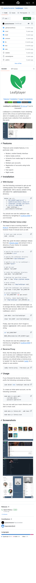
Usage (21, 99)
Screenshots (28, 99)
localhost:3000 (25, 216)
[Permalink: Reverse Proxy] (1, 349)
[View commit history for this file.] (31, 23)
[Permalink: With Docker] (1, 182)
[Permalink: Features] (1, 143)
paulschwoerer (8, 8)
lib (5, 42)
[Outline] (33, 68)
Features (6, 99)
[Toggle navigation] (2, 2)
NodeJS (5, 227)
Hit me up (24, 106)
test (6, 45)
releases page (13, 243)
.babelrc (7, 52)
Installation (14, 99)
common (7, 38)
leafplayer (19, 8)
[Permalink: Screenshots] (1, 420)
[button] (31, 198)
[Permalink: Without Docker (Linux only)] (1, 222)
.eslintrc (7, 60)
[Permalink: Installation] (1, 176)
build (6, 35)
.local (6, 31)
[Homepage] (18, 2)
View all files (18, 63)
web (6, 49)
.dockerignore (9, 56)
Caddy (26, 361)
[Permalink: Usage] (1, 373)
